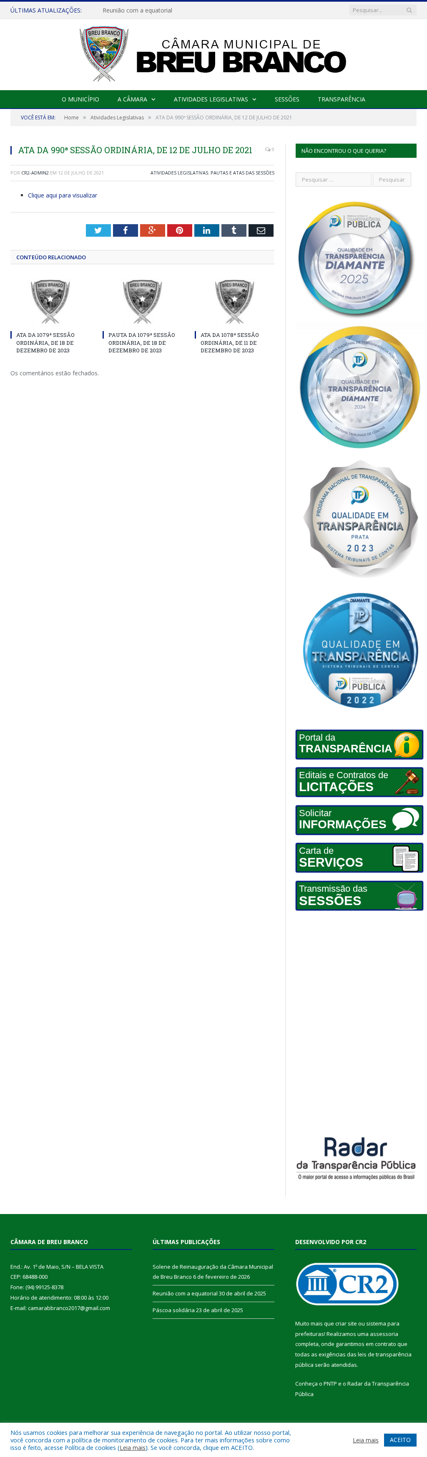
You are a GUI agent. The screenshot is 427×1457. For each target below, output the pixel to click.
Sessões (287, 99)
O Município (80, 99)
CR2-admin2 (35, 172)
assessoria (384, 1334)
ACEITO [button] (400, 1440)
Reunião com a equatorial (137, 10)
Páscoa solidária (174, 1310)
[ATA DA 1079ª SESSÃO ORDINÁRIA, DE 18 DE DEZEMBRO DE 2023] (50, 302)
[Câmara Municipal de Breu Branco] (213, 52)
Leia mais (133, 1447)
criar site (346, 1323)
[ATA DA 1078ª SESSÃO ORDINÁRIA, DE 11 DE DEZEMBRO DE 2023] (234, 302)
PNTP (330, 1383)
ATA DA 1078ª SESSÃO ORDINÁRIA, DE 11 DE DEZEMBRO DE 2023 (230, 342)
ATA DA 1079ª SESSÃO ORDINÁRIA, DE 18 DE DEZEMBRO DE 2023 (45, 342)
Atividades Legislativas (211, 99)
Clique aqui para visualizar (62, 195)
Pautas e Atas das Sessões (242, 172)
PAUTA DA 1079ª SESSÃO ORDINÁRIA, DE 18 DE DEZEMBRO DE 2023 (141, 342)
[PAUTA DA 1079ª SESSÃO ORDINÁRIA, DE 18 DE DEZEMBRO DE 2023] (142, 302)
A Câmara (132, 99)
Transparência (341, 99)
